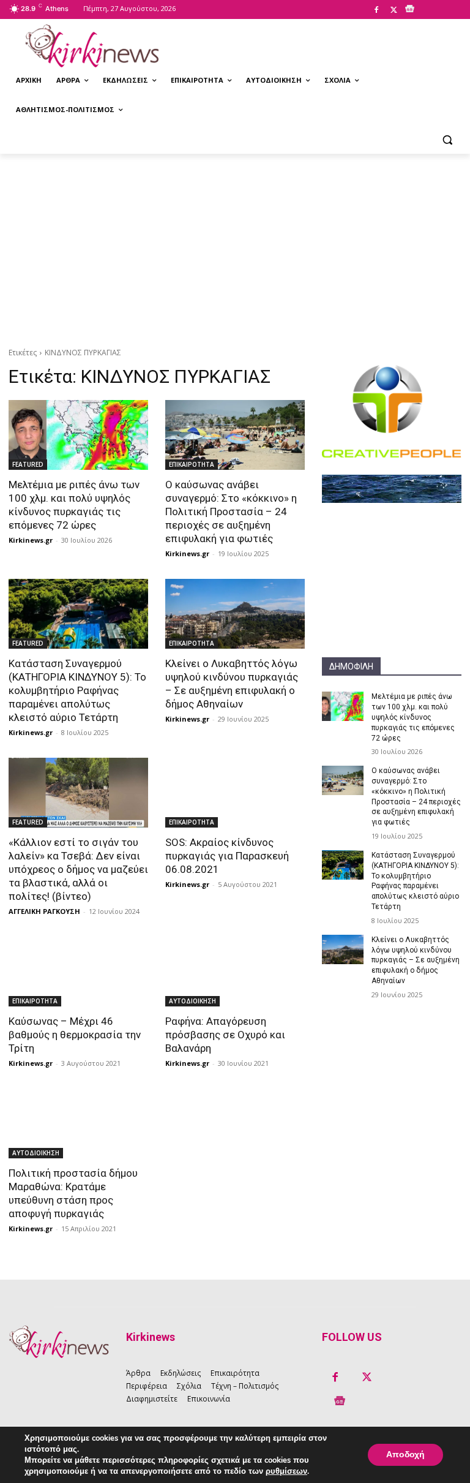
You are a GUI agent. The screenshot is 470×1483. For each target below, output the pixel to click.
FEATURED (27, 464)
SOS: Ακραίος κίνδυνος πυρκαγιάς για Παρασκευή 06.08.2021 (227, 855)
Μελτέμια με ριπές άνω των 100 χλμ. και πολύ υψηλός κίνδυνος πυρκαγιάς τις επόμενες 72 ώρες (413, 717)
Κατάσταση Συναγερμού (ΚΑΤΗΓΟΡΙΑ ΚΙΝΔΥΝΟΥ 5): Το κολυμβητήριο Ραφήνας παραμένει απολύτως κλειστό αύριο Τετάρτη (77, 690)
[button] (447, 139)
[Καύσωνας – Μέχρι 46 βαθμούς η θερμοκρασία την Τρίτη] (78, 971)
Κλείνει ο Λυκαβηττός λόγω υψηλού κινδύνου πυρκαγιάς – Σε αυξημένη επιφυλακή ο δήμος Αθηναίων (415, 960)
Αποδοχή (405, 1454)
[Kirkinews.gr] (92, 46)
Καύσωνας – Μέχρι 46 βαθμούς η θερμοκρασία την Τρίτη (75, 1034)
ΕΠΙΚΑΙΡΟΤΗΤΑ (191, 464)
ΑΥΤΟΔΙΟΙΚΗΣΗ (192, 1001)
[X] (393, 10)
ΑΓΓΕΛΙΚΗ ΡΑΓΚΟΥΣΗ (44, 911)
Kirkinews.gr (31, 540)
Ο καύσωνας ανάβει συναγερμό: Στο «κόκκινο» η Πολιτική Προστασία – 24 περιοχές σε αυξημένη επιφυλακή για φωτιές (231, 511)
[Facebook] (376, 10)
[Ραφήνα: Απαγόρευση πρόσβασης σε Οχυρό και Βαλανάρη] (235, 971)
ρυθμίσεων (286, 1471)
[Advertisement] (235, 245)
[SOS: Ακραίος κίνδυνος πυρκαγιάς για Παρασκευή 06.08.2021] (235, 793)
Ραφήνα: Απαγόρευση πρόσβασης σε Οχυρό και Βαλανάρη (225, 1034)
